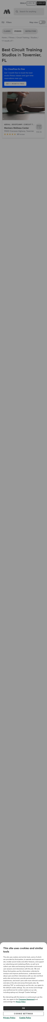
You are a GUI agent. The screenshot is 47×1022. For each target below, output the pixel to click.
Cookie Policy (25, 1018)
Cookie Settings (23, 1014)
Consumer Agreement (27, 999)
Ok (23, 1008)
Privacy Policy (21, 1002)
